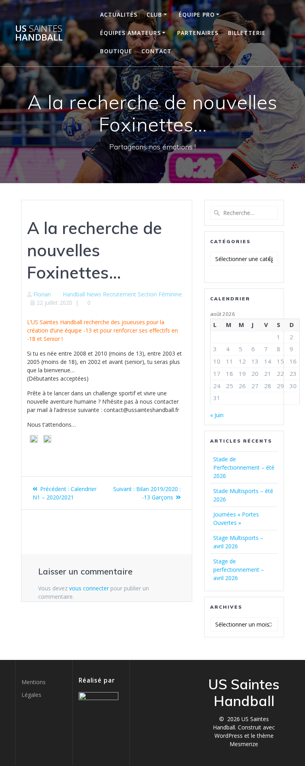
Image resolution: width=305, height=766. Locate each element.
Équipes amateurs (130, 33)
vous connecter (89, 588)
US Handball (39, 33)
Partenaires (197, 33)
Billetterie (247, 33)
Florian (42, 294)
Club (154, 14)
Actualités (118, 14)
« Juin (217, 415)
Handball (74, 294)
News (94, 294)
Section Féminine (160, 294)
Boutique (116, 51)
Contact (156, 51)
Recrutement (119, 294)
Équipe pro (197, 14)
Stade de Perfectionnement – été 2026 (243, 467)
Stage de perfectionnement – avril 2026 (238, 569)
